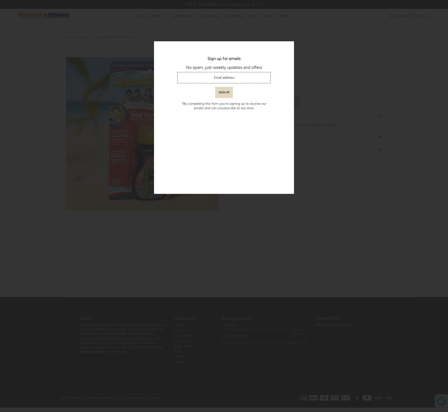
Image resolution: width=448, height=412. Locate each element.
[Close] (289, 46)
